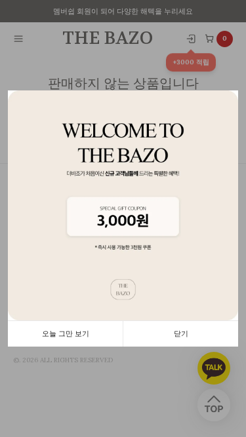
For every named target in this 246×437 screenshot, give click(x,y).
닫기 (181, 333)
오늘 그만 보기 (65, 333)
